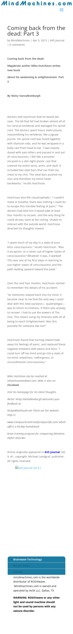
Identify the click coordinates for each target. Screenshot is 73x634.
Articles (18, 571)
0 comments (17, 44)
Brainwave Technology (27, 559)
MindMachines (20, 40)
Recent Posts (21, 565)
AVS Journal (57, 40)
